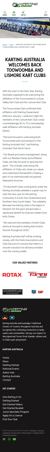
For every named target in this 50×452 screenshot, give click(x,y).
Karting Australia (11, 376)
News (11, 44)
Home (5, 44)
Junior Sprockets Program (16, 411)
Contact (7, 379)
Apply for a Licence (12, 415)
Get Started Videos (13, 404)
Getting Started (11, 365)
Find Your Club (10, 419)
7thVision (33, 430)
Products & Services (10, 435)
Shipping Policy (38, 433)
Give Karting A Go (12, 396)
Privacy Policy (16, 433)
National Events (11, 368)
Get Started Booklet (13, 408)
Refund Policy (27, 433)
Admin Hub (8, 372)
